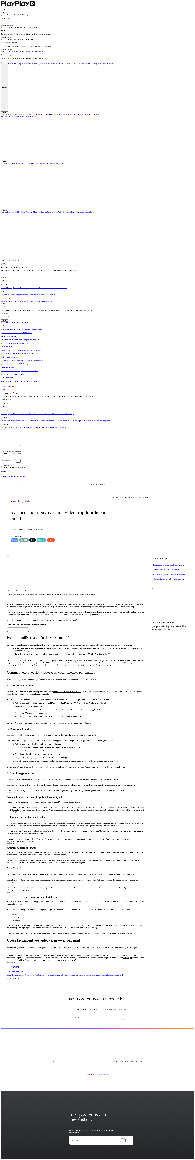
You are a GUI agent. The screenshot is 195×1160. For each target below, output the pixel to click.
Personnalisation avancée (18, 163)
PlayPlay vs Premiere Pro (140, 1050)
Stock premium (40, 64)
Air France (23, 414)
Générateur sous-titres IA (48, 421)
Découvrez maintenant (76, 599)
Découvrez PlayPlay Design (13, 212)
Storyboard (21, 64)
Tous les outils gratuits (103, 421)
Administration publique (32, 295)
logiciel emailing (41, 665)
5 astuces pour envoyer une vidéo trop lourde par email (170, 565)
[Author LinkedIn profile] (13, 978)
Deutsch (17, 476)
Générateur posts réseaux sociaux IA (84, 421)
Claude (50, 540)
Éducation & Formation (47, 295)
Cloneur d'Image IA (47, 212)
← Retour (4, 13)
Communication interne (47, 288)
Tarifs (2, 464)
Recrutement (39, 301)
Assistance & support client (57, 163)
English (22, 476)
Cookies (180, 1047)
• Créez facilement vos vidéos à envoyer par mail (168, 579)
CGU (173, 1044)
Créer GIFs (43, 1047)
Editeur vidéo (42, 1044)
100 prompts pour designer (9, 427)
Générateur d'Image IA (70, 212)
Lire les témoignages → (8, 313)
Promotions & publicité (8, 301)
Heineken (57, 414)
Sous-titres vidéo (53, 1050)
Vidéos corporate (73, 1044)
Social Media (17, 288)
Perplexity (41, 540)
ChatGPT (24, 540)
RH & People (107, 1050)
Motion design (13, 64)
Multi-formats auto (51, 64)
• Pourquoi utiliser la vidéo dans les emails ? (167, 570)
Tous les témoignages (67, 414)
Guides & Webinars (51, 427)
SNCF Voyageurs (7, 414)
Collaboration (5, 163)
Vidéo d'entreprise (12, 1044)
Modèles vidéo (30, 64)
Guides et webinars (135, 1044)
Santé (22, 295)
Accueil (13, 501)
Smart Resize (58, 212)
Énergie (17, 295)
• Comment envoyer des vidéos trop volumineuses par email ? (170, 574)
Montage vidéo (115, 1050)
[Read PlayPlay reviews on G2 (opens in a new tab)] (136, 1061)
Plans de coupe (77, 64)
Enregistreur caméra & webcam (103, 64)
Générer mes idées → (7, 400)
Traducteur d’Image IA (33, 212)
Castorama (30, 414)
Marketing (27, 501)
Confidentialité (168, 1047)
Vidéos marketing (82, 1047)
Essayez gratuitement (12, 480)
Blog (20, 427)
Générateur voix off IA (64, 421)
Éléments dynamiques (64, 64)
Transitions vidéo (87, 64)
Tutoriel (32, 301)
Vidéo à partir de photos (54, 1047)
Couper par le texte (30, 116)
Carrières (169, 1044)
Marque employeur (61, 288)
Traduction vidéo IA (78, 114)
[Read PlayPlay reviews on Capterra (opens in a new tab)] (121, 1061)
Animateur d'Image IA (84, 212)
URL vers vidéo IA (20, 114)
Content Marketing (7, 288)
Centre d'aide (62, 427)
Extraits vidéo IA (57, 114)
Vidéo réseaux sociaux (20, 1047)
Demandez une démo (97, 484)
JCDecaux (16, 414)
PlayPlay (127, 958)
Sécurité (45, 163)
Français (11, 476)
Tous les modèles (80, 1050)
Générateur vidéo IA (21, 421)
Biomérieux (38, 414)
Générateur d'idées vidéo (36, 427)
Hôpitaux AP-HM (48, 414)
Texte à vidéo (49, 1044)
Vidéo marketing (22, 1044)
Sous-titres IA (67, 114)
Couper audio (45, 1050)
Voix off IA (89, 114)
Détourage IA (97, 114)
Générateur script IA (7, 421)
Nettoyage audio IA (7, 116)
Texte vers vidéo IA (7, 114)
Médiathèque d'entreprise (34, 163)
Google (14, 540)
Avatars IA (47, 114)
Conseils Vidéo (19, 116)
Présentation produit (22, 301)
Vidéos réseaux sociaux (84, 1044)
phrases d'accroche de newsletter (57, 933)
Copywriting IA (39, 114)
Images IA (30, 114)
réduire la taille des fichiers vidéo (67, 691)
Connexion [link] (6, 466)
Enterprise (163, 1044)
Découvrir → (4, 274)
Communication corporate (30, 288)
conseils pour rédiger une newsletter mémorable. (112, 933)
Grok (32, 540)
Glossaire (25, 427)
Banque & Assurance (8, 295)
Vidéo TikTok (47, 301)
